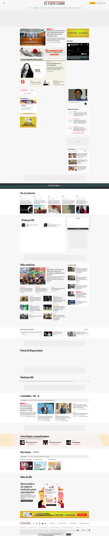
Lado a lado (55, 296)
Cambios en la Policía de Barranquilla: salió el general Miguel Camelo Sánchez (80, 129)
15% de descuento (38, 459)
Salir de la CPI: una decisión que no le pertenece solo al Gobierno (80, 414)
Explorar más (30, 444)
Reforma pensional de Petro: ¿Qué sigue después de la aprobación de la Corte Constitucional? (56, 33)
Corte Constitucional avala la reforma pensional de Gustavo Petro (81, 287)
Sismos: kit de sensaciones (35, 316)
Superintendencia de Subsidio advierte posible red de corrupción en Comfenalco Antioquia (82, 202)
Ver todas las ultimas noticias (77, 132)
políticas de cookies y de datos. (48, 535)
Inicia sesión (28, 108)
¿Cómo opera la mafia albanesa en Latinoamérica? (58, 289)
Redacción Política (47, 420)
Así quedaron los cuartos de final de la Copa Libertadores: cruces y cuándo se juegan (80, 122)
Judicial (53, 29)
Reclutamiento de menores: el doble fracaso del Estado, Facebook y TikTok (26, 407)
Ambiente (31, 296)
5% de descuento (52, 459)
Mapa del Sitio (52, 523)
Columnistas (49, 61)
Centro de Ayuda (33, 527)
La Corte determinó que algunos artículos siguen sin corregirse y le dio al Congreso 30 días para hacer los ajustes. (56, 39)
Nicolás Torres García (82, 409)
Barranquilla (76, 126)
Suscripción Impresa (62, 523)
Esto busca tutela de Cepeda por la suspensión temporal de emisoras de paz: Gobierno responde (45, 418)
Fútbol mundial (76, 118)
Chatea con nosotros (85, 523)
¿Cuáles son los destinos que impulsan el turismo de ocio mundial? (40, 202)
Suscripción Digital (72, 523)
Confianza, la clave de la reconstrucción (58, 82)
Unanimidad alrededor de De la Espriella (81, 302)
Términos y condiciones (55, 527)
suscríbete (23, 109)
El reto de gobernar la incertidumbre (54, 64)
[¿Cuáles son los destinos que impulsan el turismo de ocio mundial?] (40, 209)
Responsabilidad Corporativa (68, 527)
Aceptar (68, 534)
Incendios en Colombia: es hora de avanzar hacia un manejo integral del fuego (35, 299)
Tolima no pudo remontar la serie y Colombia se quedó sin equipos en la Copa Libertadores (59, 308)
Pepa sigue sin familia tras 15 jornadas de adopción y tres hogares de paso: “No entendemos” (81, 270)
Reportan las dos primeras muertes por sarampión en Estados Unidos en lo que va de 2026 (54, 202)
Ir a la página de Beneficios (27, 500)
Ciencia (31, 314)
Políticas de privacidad (43, 527)
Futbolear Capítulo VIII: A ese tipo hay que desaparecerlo (54, 225)
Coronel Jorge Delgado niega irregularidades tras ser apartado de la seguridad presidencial (81, 295)
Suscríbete (92, 3)
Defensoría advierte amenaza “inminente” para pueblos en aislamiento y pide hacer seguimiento (68, 202)
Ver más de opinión (27, 93)
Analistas (74, 412)
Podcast (49, 223)
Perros (77, 267)
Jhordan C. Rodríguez (56, 42)
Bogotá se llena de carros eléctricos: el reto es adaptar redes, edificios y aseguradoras (59, 317)
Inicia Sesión (99, 3)
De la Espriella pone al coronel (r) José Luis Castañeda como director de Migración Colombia (59, 299)
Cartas (32, 80)
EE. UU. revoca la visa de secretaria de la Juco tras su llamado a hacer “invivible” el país (26, 202)
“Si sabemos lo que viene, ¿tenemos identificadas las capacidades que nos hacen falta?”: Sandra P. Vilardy (55, 68)
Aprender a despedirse (36, 82)
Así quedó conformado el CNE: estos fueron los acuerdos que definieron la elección (80, 114)
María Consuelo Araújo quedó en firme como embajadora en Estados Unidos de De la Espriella (35, 308)
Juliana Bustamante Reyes (83, 416)
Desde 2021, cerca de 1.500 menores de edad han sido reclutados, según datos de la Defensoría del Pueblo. (28, 414)
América (52, 287)
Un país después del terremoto (32, 59)
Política (75, 111)
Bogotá (54, 314)
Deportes (27, 223)
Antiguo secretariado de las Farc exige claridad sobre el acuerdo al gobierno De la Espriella (80, 406)
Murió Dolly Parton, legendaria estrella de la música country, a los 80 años (77, 57)
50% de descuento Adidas (26, 459)
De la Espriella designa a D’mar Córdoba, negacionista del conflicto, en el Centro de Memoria (63, 418)
